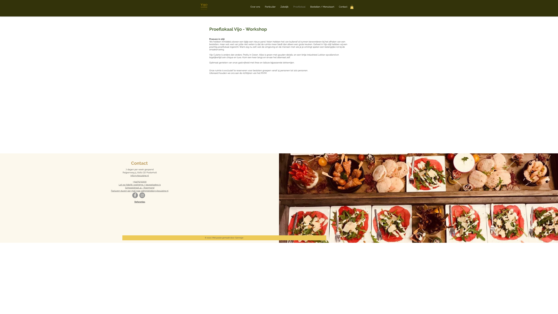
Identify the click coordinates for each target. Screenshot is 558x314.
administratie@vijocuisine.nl (154, 191)
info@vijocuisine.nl (139, 175)
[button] (352, 7)
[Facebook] (135, 195)
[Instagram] (142, 195)
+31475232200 (139, 181)
